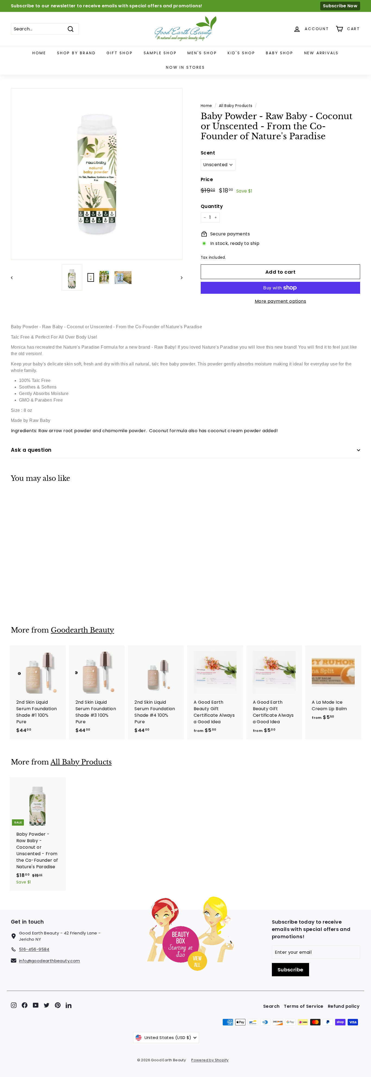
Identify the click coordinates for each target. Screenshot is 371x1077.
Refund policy (344, 1006)
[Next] (179, 277)
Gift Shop (119, 53)
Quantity (212, 206)
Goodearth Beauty (82, 630)
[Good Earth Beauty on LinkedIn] (68, 1005)
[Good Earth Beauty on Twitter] (46, 1005)
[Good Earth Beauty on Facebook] (24, 1005)
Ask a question (31, 450)
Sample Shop (160, 53)
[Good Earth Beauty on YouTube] (36, 1005)
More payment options (280, 301)
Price (207, 179)
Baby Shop (279, 53)
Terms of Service (303, 1006)
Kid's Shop (241, 53)
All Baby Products (236, 105)
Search (271, 1006)
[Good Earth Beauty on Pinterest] (58, 1005)
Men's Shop (202, 53)
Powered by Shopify (209, 1060)
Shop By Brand (76, 53)
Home (39, 53)
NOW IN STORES (185, 67)
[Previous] (14, 277)
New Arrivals (321, 53)
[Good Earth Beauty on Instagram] (14, 1005)
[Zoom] (96, 174)
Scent (208, 153)
